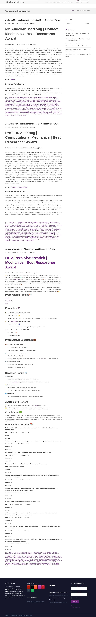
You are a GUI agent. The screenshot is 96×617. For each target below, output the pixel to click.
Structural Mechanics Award (50, 239)
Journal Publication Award (25, 105)
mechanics (17, 279)
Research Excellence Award (21, 111)
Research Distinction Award (41, 236)
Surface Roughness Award (34, 113)
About (50, 2)
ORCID (13, 80)
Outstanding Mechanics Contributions (47, 562)
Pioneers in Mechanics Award (12, 563)
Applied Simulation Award (50, 224)
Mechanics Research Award (12, 234)
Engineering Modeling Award (22, 229)
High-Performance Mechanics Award (45, 557)
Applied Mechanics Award (36, 224)
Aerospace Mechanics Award (45, 97)
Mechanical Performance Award (13, 108)
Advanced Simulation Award (46, 222)
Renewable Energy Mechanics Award (49, 563)
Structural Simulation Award (12, 240)
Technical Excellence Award (27, 240)
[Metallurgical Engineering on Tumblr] (28, 590)
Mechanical (14, 321)
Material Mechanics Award (12, 107)
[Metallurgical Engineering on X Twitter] (32, 587)
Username (76, 586)
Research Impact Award (35, 111)
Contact (86, 2)
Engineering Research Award (53, 101)
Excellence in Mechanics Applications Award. (36, 555)
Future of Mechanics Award (37, 556)
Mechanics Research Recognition (47, 560)
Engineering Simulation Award (52, 229)
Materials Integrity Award (25, 107)
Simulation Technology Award (35, 239)
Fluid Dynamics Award (25, 230)
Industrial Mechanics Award (50, 104)
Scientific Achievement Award (31, 237)
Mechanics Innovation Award (36, 233)
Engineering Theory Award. (12, 230)
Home (46, 2)
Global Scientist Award (49, 230)
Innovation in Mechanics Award (45, 232)
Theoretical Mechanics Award (48, 113)
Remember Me (76, 598)
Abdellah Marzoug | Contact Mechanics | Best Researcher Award (32, 20)
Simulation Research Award (23, 112)
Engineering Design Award (27, 228)
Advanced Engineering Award (16, 222)
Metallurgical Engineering (15, 2)
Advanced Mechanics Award (16, 97)
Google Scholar (22, 187)
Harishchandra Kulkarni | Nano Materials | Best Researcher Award (78, 50)
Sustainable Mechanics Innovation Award (35, 564)
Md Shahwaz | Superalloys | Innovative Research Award (78, 55)
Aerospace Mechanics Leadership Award (42, 552)
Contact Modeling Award (29, 100)
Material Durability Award (52, 105)
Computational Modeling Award (17, 226)
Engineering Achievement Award (43, 100)
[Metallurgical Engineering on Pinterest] (43, 587)
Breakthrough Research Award (22, 225)
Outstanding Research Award (26, 236)
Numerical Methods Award (12, 236)
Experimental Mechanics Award (46, 103)
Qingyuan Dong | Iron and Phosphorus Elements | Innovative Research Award (78, 39)
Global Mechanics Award (51, 556)
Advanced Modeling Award (31, 222)
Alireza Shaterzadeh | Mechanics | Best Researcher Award (30, 249)
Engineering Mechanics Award (16, 555)
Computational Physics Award (33, 226)
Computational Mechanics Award (37, 98)
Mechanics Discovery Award (35, 559)
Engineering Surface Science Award (28, 103)
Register (65, 2)
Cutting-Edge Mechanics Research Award (30, 553)
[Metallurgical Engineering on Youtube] (28, 587)
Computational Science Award (48, 226)
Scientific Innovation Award (46, 237)
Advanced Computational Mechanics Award (20, 552)
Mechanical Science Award (43, 108)
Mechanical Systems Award (16, 109)
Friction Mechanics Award (21, 104)
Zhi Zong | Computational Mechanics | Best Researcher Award (31, 124)
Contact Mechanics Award (15, 100)
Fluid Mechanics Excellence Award (21, 556)
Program (70, 2)
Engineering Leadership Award (38, 101)
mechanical (43, 358)
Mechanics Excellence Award (30, 109)
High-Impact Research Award (35, 104)
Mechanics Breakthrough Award (19, 559)
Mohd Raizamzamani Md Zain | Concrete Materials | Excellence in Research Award (76, 44)
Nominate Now (57, 2)
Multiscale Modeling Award (45, 109)
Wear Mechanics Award (20, 115)
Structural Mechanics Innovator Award (15, 564)
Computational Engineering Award (39, 225)
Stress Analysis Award (47, 112)
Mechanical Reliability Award (29, 108)
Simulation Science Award (20, 239)
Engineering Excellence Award (42, 228)
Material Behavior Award (39, 105)
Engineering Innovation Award (22, 101)
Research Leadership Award (16, 237)
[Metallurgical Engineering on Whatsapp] (32, 590)
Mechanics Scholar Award (26, 234)
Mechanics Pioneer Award (50, 233)
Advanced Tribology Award (31, 97)
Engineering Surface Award (12, 103)
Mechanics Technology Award (40, 234)
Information (79, 2)
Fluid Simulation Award (37, 230)
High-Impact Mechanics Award (28, 557)
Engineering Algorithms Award (13, 228)
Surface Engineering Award (20, 113)
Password (76, 592)
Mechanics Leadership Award (31, 560)
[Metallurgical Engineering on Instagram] (39, 587)
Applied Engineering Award (23, 224)
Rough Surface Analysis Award (49, 111)
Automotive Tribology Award (22, 98)
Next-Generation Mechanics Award (29, 562)
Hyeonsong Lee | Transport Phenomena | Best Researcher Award (77, 34)
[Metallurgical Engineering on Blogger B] (35, 587)
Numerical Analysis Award (55, 234)
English (79, 0)
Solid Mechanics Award (36, 112)
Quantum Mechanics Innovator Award (30, 563)
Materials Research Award (39, 107)
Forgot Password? (75, 607)
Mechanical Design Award (52, 107)
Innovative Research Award (12, 105)
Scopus (13, 187)
